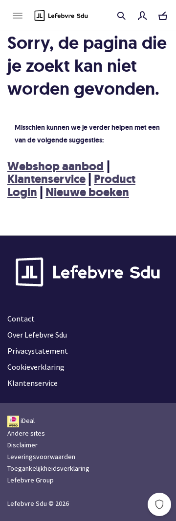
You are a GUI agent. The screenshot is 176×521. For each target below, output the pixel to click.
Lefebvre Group (30, 480)
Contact (21, 318)
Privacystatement (37, 351)
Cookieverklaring (36, 367)
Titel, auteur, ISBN (121, 15)
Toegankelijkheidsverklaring (48, 468)
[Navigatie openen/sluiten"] (17, 15)
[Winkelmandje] (162, 15)
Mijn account (142, 15)
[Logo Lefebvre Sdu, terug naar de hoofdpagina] (61, 15)
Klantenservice (46, 179)
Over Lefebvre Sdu (37, 335)
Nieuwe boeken (87, 192)
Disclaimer (22, 445)
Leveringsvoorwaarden (41, 456)
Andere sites (26, 433)
